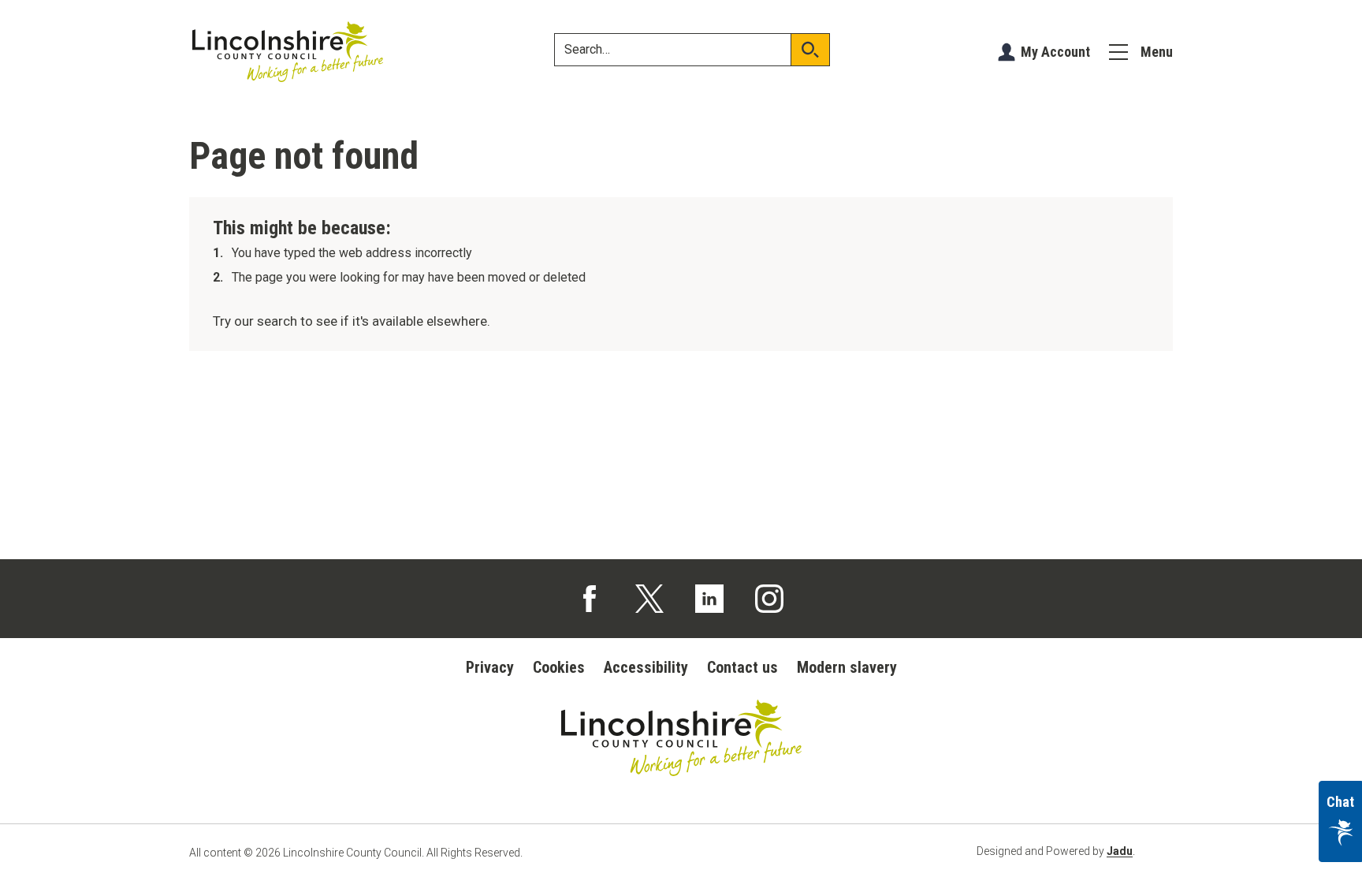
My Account (1055, 51)
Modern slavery (847, 667)
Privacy (490, 667)
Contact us (742, 667)
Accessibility (646, 667)
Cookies (559, 667)
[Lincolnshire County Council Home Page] (287, 52)
